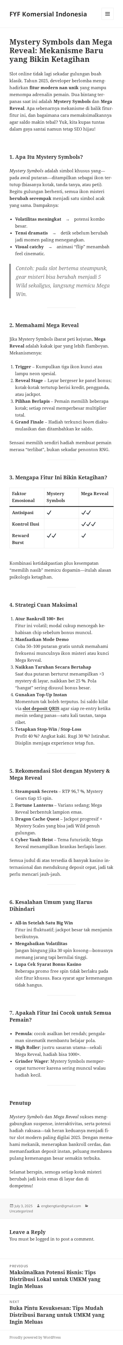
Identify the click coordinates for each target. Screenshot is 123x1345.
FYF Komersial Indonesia (48, 13)
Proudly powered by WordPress (35, 1337)
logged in (45, 1239)
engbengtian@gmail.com (61, 1205)
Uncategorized (21, 1211)
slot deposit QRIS (41, 708)
